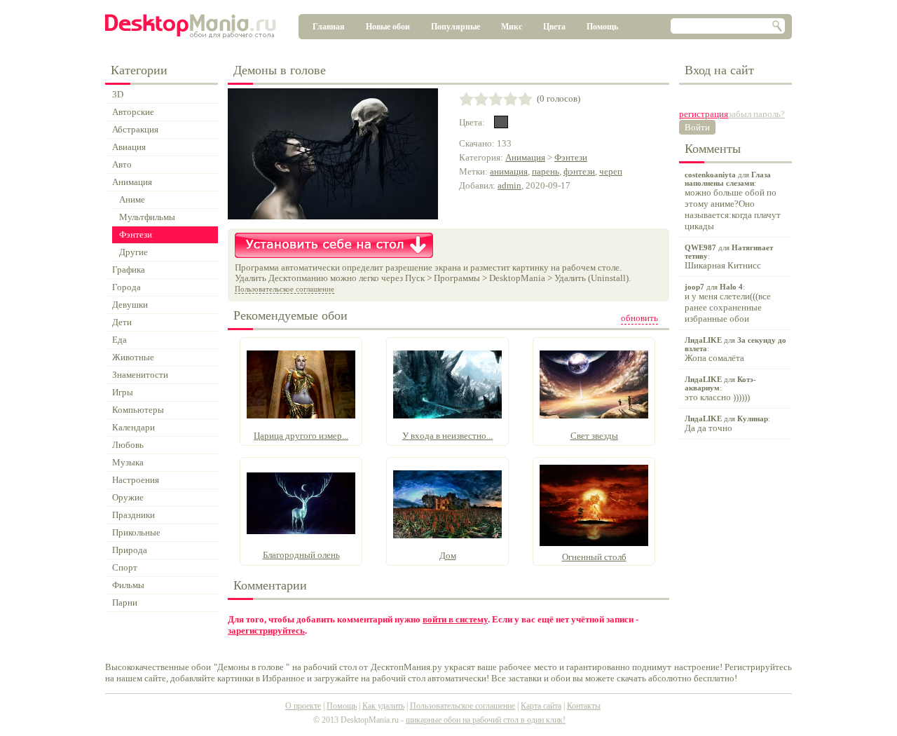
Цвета (554, 27)
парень (545, 171)
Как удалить (383, 706)
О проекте (303, 706)
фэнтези (579, 171)
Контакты (584, 706)
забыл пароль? (756, 114)
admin (509, 185)
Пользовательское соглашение (284, 289)
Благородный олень (301, 555)
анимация (509, 171)
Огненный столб (594, 557)
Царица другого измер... (301, 435)
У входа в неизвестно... (447, 435)
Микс (511, 27)
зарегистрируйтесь (266, 630)
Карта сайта (541, 706)
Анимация (525, 157)
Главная (329, 27)
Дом (447, 555)
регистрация (703, 114)
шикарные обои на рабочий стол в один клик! (486, 720)
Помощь (602, 27)
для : (733, 200)
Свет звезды (594, 435)
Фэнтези (570, 157)
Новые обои (388, 27)
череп (610, 171)
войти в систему (455, 619)
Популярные (455, 27)
